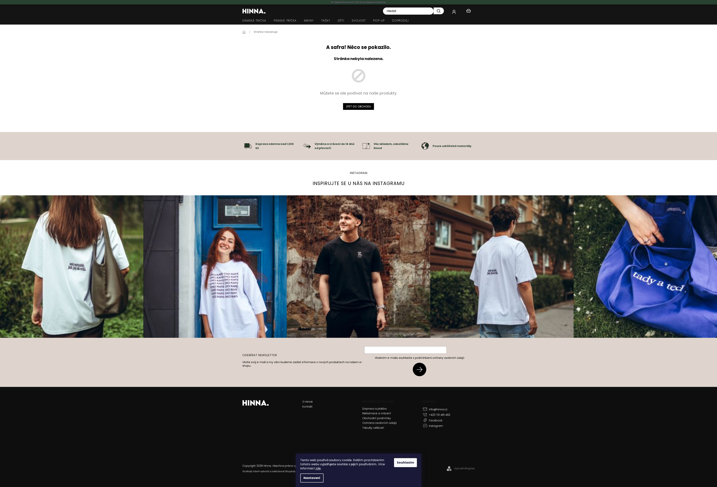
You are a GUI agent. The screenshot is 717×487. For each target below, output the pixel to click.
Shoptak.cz (291, 471)
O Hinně (307, 402)
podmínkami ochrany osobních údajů (439, 358)
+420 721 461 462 (439, 415)
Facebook (435, 420)
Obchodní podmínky (376, 418)
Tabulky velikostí (373, 428)
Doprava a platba (374, 409)
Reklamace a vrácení (376, 413)
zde (318, 468)
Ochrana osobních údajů (379, 423)
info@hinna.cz (438, 409)
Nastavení (311, 478)
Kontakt (307, 406)
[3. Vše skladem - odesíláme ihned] (366, 146)
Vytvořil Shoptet (464, 468)
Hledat (439, 10)
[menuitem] (254, 21)
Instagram (436, 426)
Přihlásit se (421, 369)
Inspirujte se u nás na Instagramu (359, 183)
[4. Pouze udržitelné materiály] (425, 146)
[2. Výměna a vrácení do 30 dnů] (307, 146)
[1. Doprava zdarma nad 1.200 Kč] (248, 146)
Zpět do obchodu (358, 106)
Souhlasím (405, 462)
